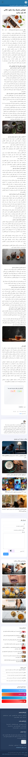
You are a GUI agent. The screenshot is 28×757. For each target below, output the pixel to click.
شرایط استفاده (11, 745)
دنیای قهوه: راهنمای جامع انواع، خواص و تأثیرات (16, 475)
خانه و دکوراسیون (14, 715)
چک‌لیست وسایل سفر (22, 728)
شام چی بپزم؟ (8, 724)
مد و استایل (20, 715)
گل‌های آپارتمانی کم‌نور (17, 726)
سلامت (20, 413)
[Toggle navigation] (2, 2)
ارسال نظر (6, 554)
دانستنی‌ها (24, 717)
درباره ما (25, 745)
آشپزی (21, 717)
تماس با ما (21, 745)
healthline (21, 407)
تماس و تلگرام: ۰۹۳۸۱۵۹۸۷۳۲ (21, 747)
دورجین (26, 752)
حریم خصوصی (16, 745)
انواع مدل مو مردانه (16, 728)
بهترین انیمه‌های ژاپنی (15, 724)
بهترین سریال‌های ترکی (22, 724)
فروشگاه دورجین (16, 717)
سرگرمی (10, 715)
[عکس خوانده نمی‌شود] (11, 551)
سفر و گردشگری (5, 715)
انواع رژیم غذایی (23, 726)
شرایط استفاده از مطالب (5, 754)
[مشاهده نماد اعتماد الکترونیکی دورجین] (23, 742)
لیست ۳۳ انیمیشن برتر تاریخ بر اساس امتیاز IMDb (15, 492)
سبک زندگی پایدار (10, 726)
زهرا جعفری (23, 423)
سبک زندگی (24, 715)
